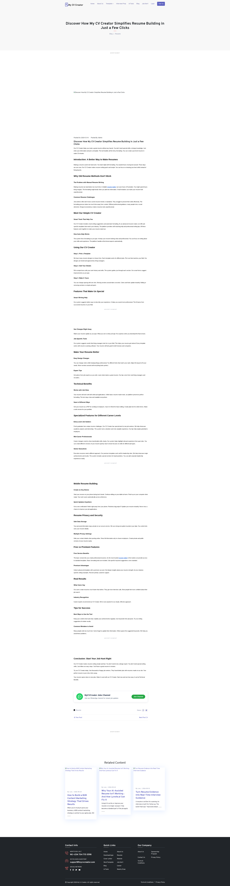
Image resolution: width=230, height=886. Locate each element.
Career (119, 866)
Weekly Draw (121, 869)
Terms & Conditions (141, 862)
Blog (137, 4)
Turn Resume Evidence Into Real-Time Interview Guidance (148, 795)
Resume (118, 34)
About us (100, 4)
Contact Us (141, 857)
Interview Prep (121, 4)
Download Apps (108, 855)
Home (92, 4)
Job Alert (145, 4)
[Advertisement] (121, 67)
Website (119, 859)
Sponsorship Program (155, 853)
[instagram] (73, 869)
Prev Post (78, 717)
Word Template (108, 862)
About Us (120, 852)
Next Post (142, 717)
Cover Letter (108, 859)
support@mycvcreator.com (82, 862)
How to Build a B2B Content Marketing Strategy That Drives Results (78, 800)
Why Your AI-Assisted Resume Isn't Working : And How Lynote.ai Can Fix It (113, 795)
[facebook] (70, 869)
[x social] (76, 869)
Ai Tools (131, 4)
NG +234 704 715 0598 (80, 854)
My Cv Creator (82, 882)
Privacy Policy (155, 857)
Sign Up (161, 4)
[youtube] (79, 869)
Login (152, 4)
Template (109, 4)
